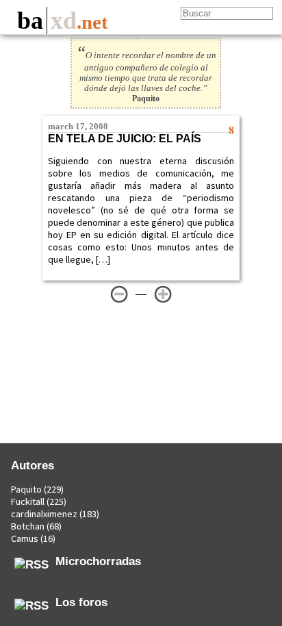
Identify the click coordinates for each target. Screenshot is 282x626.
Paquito (26, 489)
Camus (24, 538)
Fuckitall (27, 501)
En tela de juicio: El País (124, 138)
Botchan (27, 526)
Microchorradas (98, 561)
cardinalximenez (44, 514)
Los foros (81, 602)
